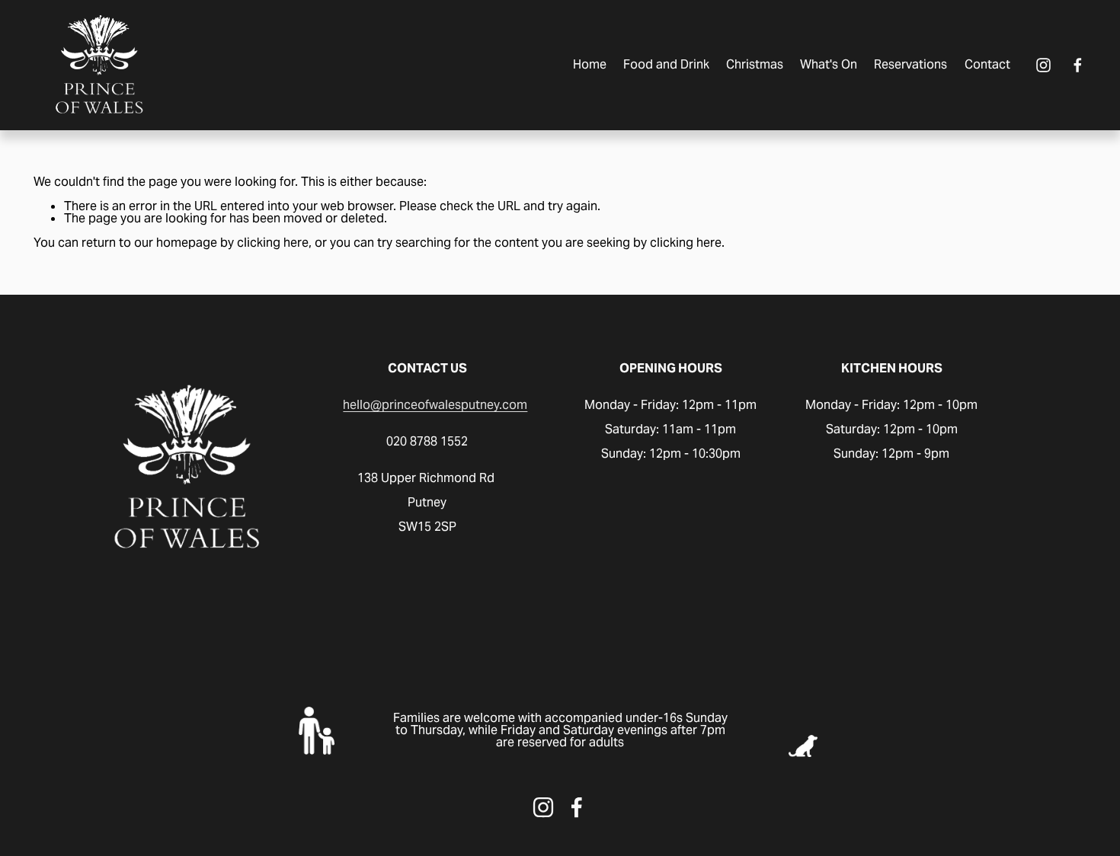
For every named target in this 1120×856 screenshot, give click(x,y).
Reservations (910, 65)
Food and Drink (666, 65)
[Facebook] (1077, 65)
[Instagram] (1043, 65)
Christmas (754, 65)
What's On (828, 65)
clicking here (273, 243)
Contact (987, 65)
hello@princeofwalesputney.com (435, 405)
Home (589, 65)
